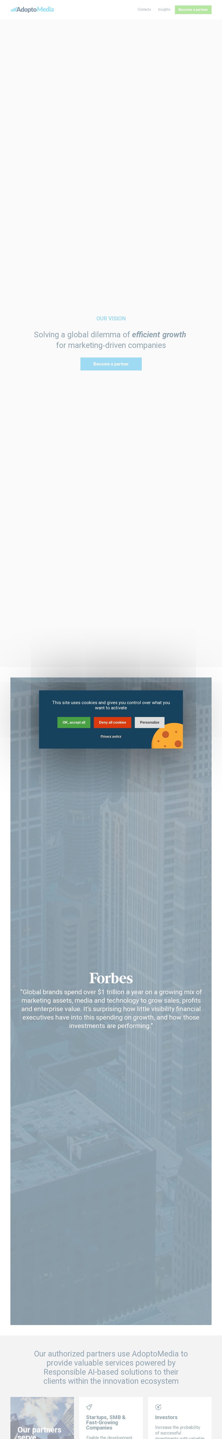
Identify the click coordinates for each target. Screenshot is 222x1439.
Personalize (149, 722)
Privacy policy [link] (111, 736)
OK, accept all (74, 722)
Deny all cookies (112, 722)
